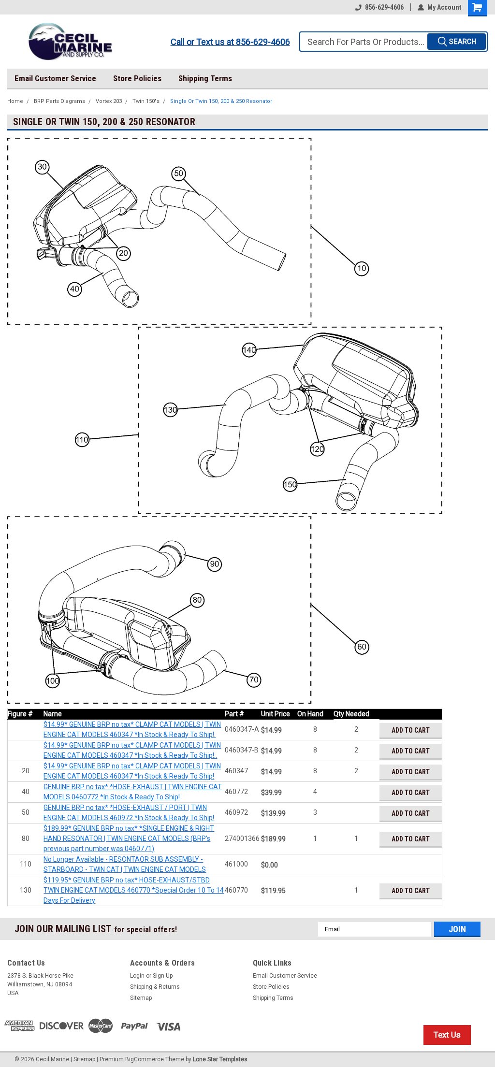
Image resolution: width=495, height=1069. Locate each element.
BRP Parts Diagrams (59, 101)
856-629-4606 (384, 7)
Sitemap (141, 998)
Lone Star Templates (220, 1059)
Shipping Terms (205, 78)
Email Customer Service (55, 78)
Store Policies (137, 78)
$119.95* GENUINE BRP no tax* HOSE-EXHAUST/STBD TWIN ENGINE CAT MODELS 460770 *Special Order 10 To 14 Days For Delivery (134, 890)
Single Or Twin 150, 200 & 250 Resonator (221, 101)
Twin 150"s (146, 101)
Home (15, 101)
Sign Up (163, 975)
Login (137, 975)
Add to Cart (411, 730)
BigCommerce (144, 1059)
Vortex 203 (109, 101)
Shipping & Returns (155, 986)
